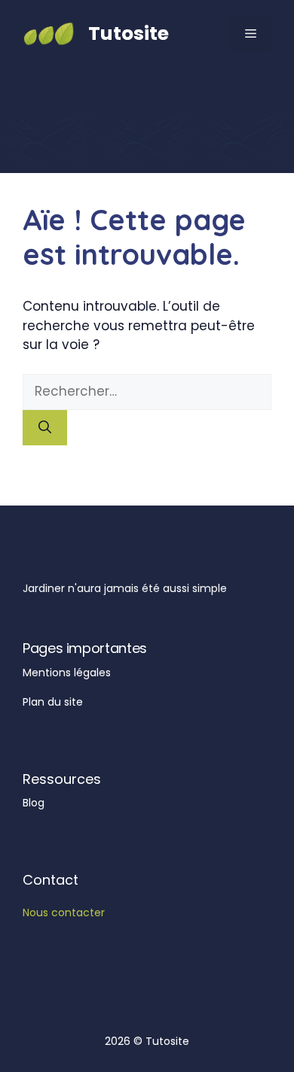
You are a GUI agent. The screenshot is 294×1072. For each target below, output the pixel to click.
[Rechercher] (45, 428)
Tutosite (128, 33)
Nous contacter (64, 912)
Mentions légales (67, 672)
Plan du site (53, 701)
